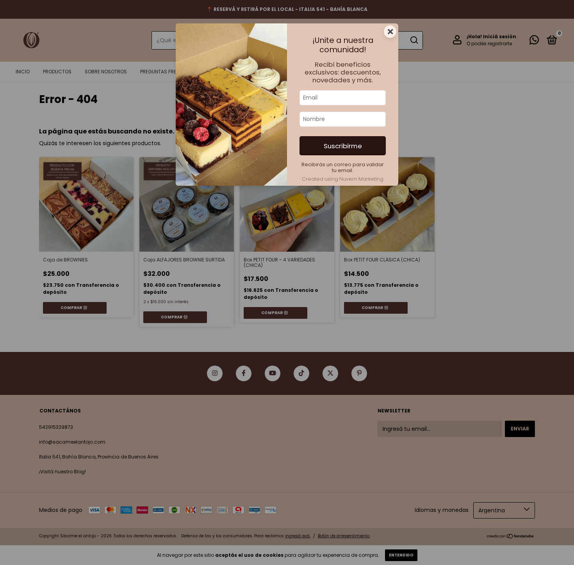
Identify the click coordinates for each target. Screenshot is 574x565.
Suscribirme (343, 146)
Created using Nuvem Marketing (342, 179)
